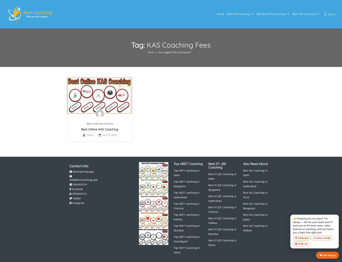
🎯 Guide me (301, 244)
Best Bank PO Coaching (271, 14)
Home (220, 14)
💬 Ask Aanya (327, 255)
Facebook (77, 189)
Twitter (76, 198)
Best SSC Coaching (304, 14)
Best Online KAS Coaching (99, 129)
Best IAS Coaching (238, 14)
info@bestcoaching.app (83, 179)
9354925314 (79, 184)
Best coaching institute (100, 123)
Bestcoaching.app (83, 171)
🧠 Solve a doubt (321, 238)
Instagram (78, 203)
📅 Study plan (302, 238)
